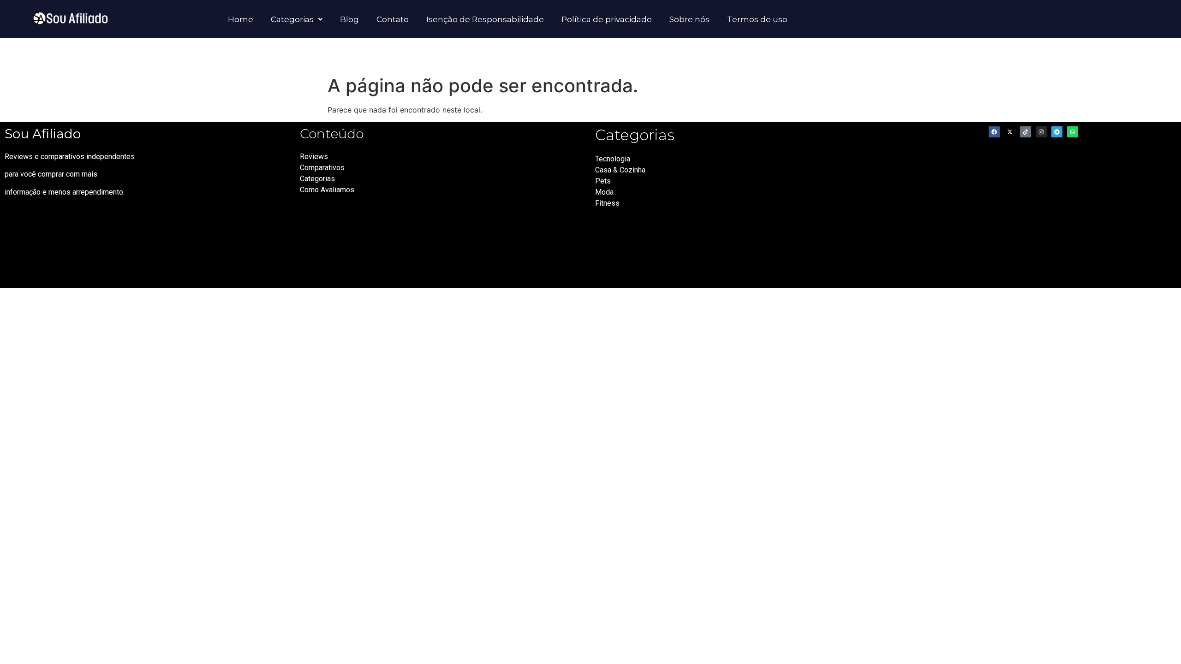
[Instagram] (1041, 131)
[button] (296, 19)
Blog (349, 19)
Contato (392, 19)
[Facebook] (994, 131)
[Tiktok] (1025, 131)
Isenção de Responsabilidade (485, 19)
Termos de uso (757, 19)
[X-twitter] (1009, 131)
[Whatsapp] (1072, 131)
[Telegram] (1056, 131)
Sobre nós (689, 19)
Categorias (292, 19)
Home (240, 19)
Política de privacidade (606, 19)
